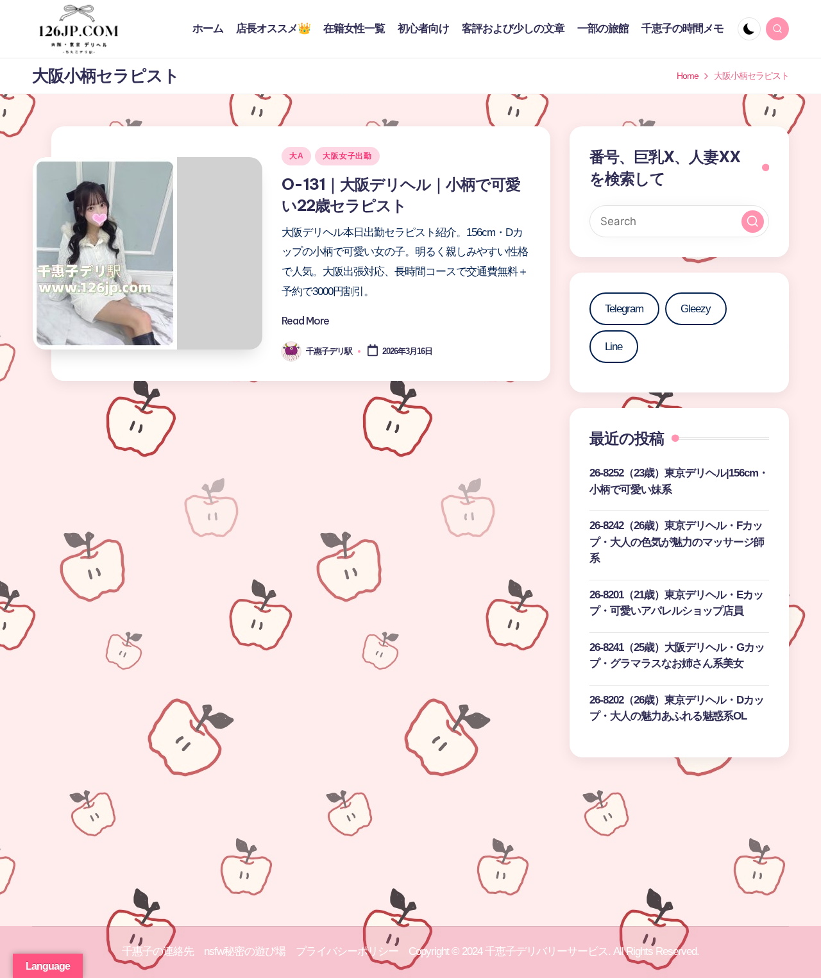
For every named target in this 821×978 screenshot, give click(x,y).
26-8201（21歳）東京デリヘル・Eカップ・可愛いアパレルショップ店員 (676, 603)
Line (613, 347)
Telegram (624, 309)
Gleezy (696, 309)
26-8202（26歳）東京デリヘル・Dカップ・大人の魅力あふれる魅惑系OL (676, 708)
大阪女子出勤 (347, 155)
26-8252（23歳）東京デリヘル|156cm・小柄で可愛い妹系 (678, 481)
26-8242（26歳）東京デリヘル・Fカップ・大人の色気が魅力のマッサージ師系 (676, 541)
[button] (752, 221)
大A (296, 155)
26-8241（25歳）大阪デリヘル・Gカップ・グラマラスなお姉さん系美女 (677, 655)
